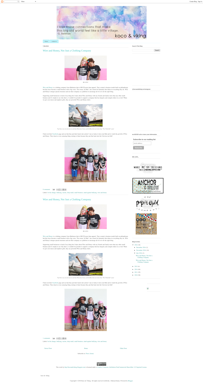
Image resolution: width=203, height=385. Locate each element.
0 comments (46, 189)
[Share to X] (61, 190)
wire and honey (102, 192)
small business (78, 192)
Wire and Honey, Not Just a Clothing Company (67, 50)
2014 (136, 269)
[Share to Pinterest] (65, 190)
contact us (54, 41)
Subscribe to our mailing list (144, 139)
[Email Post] (53, 189)
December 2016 (141, 247)
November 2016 (141, 250)
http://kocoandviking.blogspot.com (74, 367)
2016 (136, 245)
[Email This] (57, 190)
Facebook (55, 134)
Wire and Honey (48, 87)
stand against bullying (90, 192)
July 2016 (139, 253)
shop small (70, 192)
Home (46, 41)
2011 (136, 272)
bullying (59, 192)
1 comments (46, 338)
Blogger (130, 381)
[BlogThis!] (59, 190)
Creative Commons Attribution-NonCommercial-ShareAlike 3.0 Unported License (122, 367)
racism (64, 192)
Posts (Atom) (90, 353)
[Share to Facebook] (63, 190)
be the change (52, 192)
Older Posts (123, 348)
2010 (136, 275)
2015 (136, 266)
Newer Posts (48, 348)
